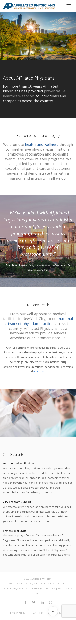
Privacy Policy (17, 612)
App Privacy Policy (58, 612)
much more (40, 371)
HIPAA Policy (36, 612)
